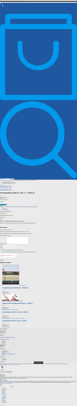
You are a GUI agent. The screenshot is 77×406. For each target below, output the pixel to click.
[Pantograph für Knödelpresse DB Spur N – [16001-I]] (10, 300)
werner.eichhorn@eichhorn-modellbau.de (7, 337)
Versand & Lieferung (6, 351)
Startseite (3, 7)
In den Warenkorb (3, 204)
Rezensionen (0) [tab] (5, 209)
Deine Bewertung (3, 235)
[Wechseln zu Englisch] (4, 6)
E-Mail (1, 247)
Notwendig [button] (2, 373)
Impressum (4, 359)
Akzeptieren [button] (16, 364)
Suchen (12, 179)
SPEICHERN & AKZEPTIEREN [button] (6, 383)
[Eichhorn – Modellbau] (4, 3)
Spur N (3, 180)
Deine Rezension (3, 243)
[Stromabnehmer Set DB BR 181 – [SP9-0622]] (10, 285)
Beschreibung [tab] (4, 208)
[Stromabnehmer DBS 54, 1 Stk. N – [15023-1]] (8, 309)
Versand (3, 198)
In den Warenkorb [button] (22, 285)
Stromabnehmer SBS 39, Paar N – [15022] (14, 320)
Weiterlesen (21, 300)
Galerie (3, 10)
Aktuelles (4, 9)
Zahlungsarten (4, 350)
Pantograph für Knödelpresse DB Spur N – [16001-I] (17, 303)
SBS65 (30, 206)
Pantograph (26, 206)
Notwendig (3, 375)
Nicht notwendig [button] (3, 379)
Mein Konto (4, 11)
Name (1, 245)
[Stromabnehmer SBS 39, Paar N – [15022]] (10, 318)
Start (1, 180)
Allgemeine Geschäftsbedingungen (8, 353)
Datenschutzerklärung (9, 249)
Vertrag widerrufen (38, 362)
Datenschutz (4, 358)
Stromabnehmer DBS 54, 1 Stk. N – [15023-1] (15, 312)
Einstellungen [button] (7, 364)
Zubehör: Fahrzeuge (9, 180)
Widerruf (3, 352)
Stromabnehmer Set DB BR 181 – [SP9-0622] (15, 287)
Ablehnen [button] (12, 364)
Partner (3, 354)
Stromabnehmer (16, 180)
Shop (3, 8)
